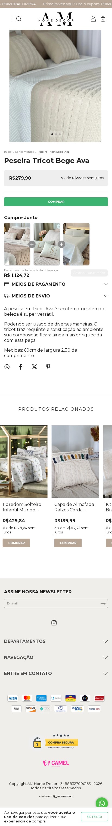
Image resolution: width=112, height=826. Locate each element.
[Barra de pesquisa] (18, 19)
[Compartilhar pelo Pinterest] (48, 367)
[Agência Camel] (56, 763)
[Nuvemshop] (56, 797)
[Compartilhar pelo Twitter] (35, 367)
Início (7, 151)
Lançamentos (24, 151)
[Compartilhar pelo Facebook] (21, 367)
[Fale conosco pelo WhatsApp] (102, 803)
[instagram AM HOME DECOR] (54, 623)
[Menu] (9, 19)
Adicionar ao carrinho (89, 273)
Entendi (94, 817)
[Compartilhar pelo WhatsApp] (7, 367)
